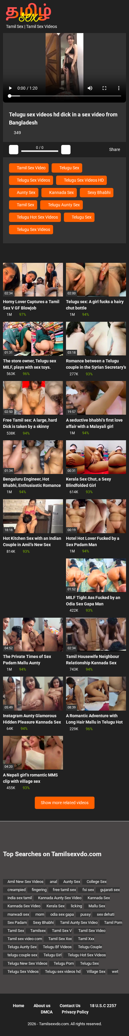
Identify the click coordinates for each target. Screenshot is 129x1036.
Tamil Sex (25, 204)
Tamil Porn (113, 922)
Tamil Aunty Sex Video (79, 922)
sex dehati (105, 914)
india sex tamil (20, 898)
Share (114, 149)
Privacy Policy (75, 1012)
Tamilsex (38, 930)
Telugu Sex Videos (33, 180)
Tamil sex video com (25, 938)
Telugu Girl (53, 955)
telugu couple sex (22, 955)
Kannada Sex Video (24, 906)
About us (42, 1005)
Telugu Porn (64, 963)
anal (53, 881)
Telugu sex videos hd (62, 971)
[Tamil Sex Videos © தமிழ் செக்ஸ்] (27, 11)
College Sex (96, 881)
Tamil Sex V (62, 930)
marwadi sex (18, 914)
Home (18, 1005)
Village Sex (96, 971)
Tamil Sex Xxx (60, 938)
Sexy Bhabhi (98, 192)
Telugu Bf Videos (57, 947)
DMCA (46, 1012)
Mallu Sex (96, 906)
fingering (39, 889)
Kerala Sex (55, 906)
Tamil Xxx (86, 938)
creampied (17, 889)
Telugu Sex (68, 167)
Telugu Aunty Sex (63, 204)
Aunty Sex (25, 192)
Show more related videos (64, 802)
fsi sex (88, 889)
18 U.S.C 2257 (103, 1005)
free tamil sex (64, 889)
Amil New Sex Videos (26, 881)
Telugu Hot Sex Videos (37, 217)
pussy (85, 914)
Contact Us (70, 1005)
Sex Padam (17, 922)
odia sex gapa (62, 914)
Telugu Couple (90, 947)
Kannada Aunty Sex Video (59, 898)
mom (39, 914)
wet (115, 971)
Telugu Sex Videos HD (83, 180)
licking (76, 906)
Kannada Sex (61, 192)
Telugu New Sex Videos (27, 963)
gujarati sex (110, 889)
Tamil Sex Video (31, 167)
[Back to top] (118, 1024)
